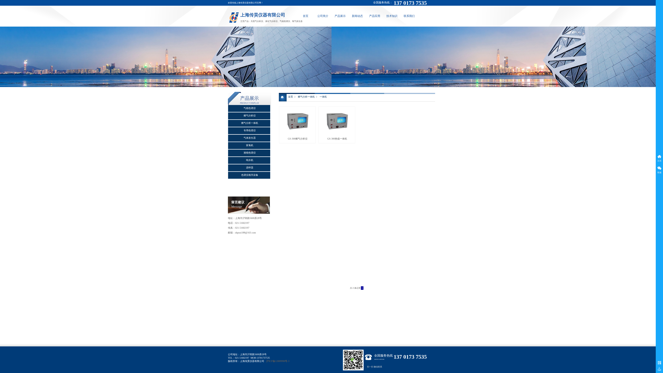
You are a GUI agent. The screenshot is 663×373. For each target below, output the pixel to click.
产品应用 (374, 16)
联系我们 (409, 16)
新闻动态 (357, 16)
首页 (305, 16)
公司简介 (322, 16)
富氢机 (249, 145)
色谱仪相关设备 (249, 175)
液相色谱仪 (250, 152)
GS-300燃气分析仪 (298, 138)
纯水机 (249, 160)
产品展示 (340, 16)
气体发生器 (250, 138)
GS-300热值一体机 (337, 138)
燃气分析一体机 (306, 96)
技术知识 (391, 16)
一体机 (323, 96)
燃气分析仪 (250, 115)
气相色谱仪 (250, 108)
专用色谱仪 (250, 130)
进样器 (249, 167)
